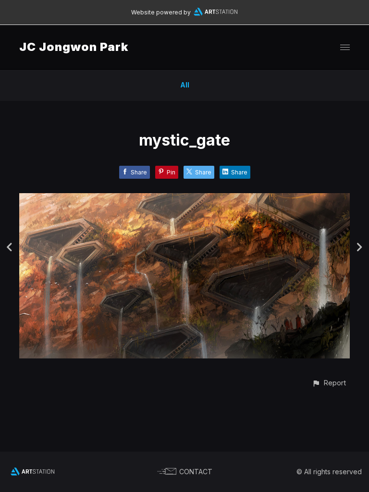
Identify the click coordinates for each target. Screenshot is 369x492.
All (184, 85)
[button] (329, 383)
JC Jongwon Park (73, 47)
